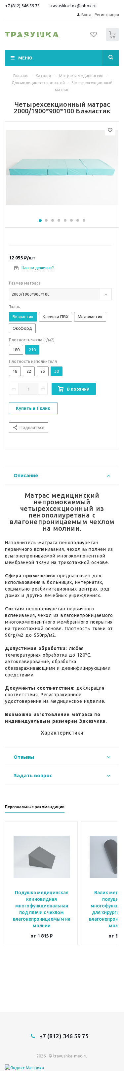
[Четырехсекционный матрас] (62, 173)
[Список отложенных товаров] (94, 36)
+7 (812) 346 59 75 (22, 5)
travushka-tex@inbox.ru (73, 5)
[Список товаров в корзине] (113, 39)
